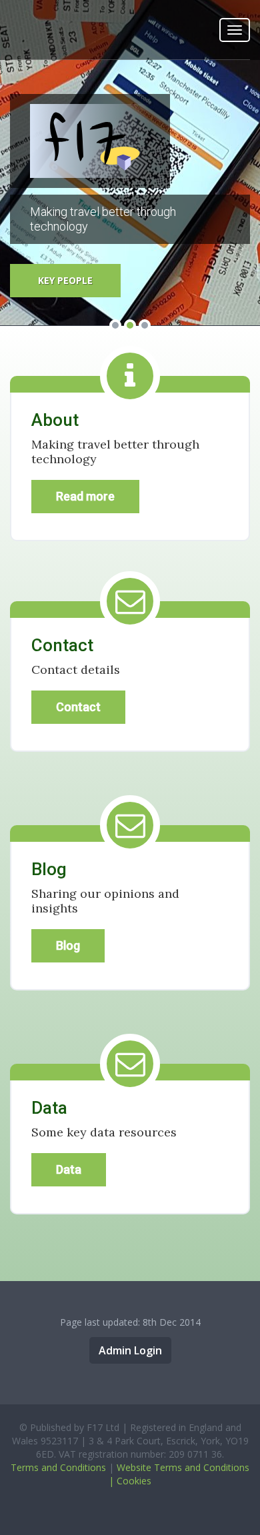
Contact (78, 707)
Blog (68, 945)
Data (68, 1169)
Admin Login (130, 1350)
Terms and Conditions (58, 1467)
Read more (85, 496)
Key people (65, 280)
